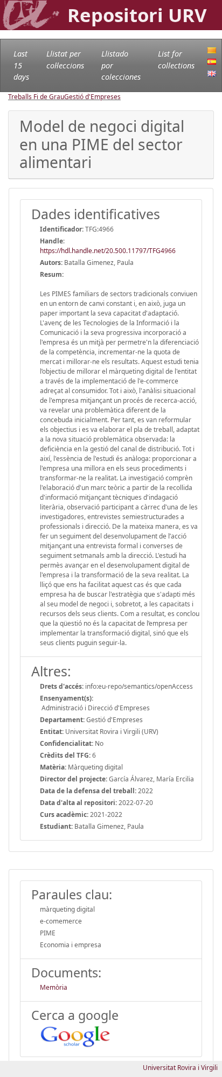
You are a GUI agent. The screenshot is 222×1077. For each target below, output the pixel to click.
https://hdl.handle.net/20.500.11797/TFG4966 (108, 250)
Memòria (53, 987)
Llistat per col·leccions (65, 59)
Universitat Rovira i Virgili (180, 1067)
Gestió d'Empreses (92, 96)
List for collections (176, 59)
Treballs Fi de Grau (36, 96)
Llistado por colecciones (121, 65)
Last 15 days (21, 65)
